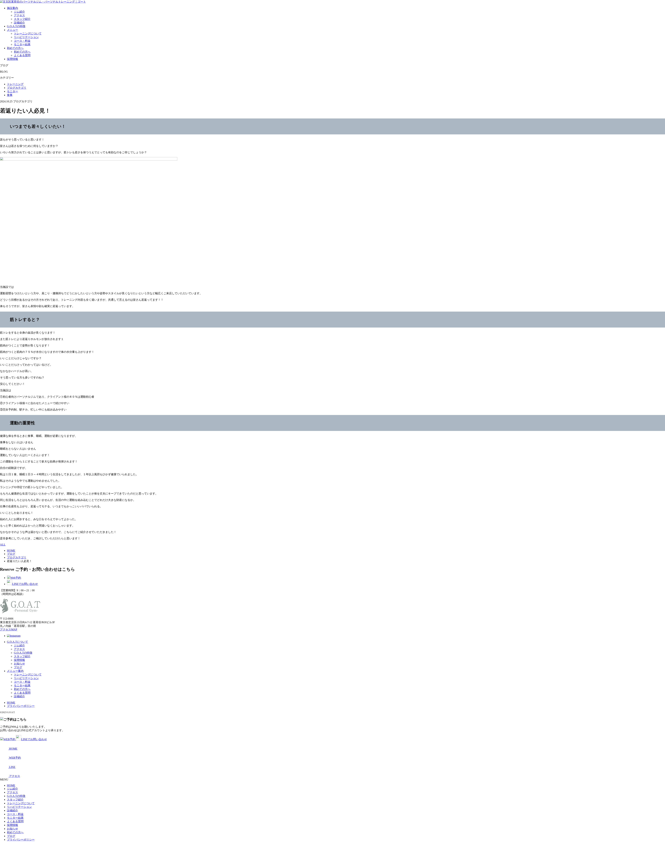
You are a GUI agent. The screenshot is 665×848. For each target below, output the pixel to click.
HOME (11, 702)
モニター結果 (22, 44)
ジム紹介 (19, 11)
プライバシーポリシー (21, 705)
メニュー (12, 29)
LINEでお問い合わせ (25, 583)
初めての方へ (15, 48)
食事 (9, 95)
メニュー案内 (15, 670)
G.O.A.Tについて (17, 641)
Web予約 (15, 577)
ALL (3, 544)
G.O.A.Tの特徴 (16, 26)
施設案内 (12, 8)
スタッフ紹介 (22, 18)
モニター (12, 91)
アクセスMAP (8, 629)
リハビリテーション (26, 37)
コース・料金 (22, 40)
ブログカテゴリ (16, 87)
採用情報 (12, 59)
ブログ (18, 667)
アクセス (19, 15)
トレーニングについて (28, 33)
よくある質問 (22, 55)
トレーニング (15, 84)
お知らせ (19, 663)
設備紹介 (19, 22)
